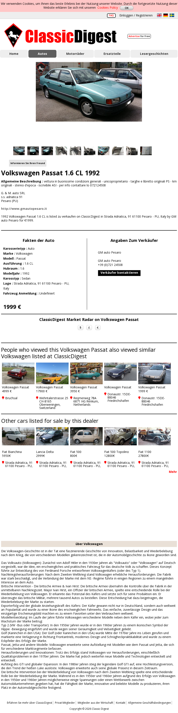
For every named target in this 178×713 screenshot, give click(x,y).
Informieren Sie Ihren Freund (27, 163)
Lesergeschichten (154, 54)
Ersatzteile (112, 54)
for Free (139, 36)
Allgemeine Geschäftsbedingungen (149, 703)
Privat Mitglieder (65, 703)
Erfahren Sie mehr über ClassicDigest (29, 703)
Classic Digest (60, 35)
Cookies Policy (107, 7)
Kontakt (120, 703)
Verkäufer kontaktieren (119, 272)
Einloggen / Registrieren (136, 15)
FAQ (111, 15)
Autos (42, 54)
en (159, 15)
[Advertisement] (89, 508)
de (165, 15)
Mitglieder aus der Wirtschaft (95, 703)
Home (13, 54)
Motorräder (75, 54)
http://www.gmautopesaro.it (24, 209)
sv (172, 15)
